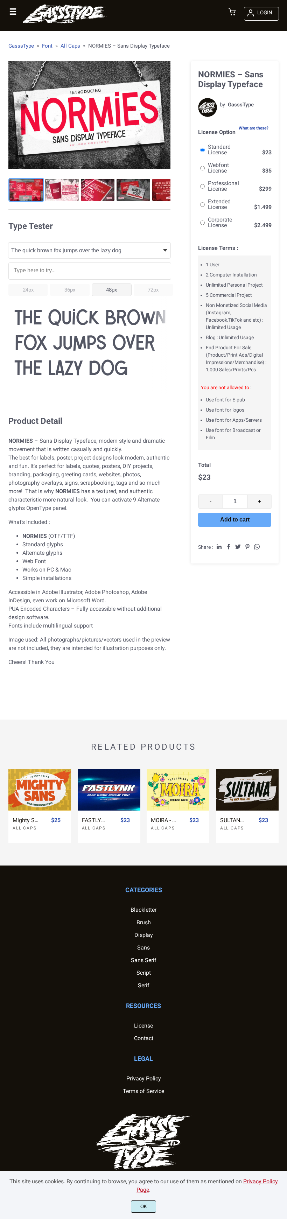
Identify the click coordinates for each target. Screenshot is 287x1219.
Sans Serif (143, 960)
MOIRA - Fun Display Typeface (164, 820)
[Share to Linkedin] (219, 547)
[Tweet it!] (238, 547)
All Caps (24, 828)
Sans (143, 947)
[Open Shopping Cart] (232, 12)
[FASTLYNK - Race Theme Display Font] (109, 790)
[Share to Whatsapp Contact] (257, 547)
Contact (143, 1038)
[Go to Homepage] (64, 24)
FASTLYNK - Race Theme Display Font (95, 820)
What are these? (253, 128)
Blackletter (143, 909)
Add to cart (235, 520)
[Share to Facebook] (228, 547)
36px (69, 290)
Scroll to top (280, 855)
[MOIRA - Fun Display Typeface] (178, 790)
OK (143, 1206)
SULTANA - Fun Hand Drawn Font (233, 820)
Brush (143, 922)
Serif (143, 985)
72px (153, 290)
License (143, 1025)
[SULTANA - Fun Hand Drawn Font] (247, 790)
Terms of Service (143, 1091)
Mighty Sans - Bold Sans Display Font (25, 820)
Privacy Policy (143, 1078)
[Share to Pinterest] (247, 547)
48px (111, 290)
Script (143, 972)
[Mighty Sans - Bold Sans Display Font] (39, 790)
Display (143, 935)
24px (28, 290)
